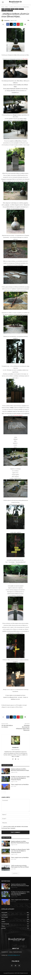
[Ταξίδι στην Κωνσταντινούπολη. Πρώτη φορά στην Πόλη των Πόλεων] (6, 868)
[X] (11, 24)
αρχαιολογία (4, 781)
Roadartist (7, 20)
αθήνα (6, 7)
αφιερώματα (7, 9)
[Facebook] (7, 24)
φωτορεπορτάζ (10, 10)
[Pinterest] (18, 24)
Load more (15, 873)
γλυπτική (12, 9)
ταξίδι (3, 773)
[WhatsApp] (21, 24)
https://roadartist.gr (15, 749)
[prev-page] (2, 792)
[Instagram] (15, 758)
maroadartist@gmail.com (14, 955)
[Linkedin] (14, 24)
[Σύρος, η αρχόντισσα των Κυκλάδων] (6, 787)
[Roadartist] (2, 20)
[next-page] (5, 792)
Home (3, 7)
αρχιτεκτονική (5, 789)
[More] (25, 24)
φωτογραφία (4, 10)
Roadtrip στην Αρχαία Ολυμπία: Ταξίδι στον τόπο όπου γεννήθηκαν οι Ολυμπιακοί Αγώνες (20, 778)
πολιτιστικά (21, 9)
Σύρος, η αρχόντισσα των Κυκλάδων (20, 784)
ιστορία (16, 9)
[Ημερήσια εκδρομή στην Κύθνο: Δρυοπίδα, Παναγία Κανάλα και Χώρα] (6, 771)
